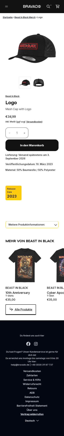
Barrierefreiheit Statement (32, 405)
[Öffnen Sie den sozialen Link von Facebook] (28, 344)
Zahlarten (32, 375)
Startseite (8, 17)
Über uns (32, 409)
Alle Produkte (23, 309)
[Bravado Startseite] (32, 6)
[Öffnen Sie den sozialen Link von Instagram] (36, 344)
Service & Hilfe (32, 379)
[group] (25, 83)
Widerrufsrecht (32, 384)
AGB (32, 392)
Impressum (32, 401)
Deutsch (30, 420)
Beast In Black (12, 96)
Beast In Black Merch (25, 17)
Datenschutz (32, 396)
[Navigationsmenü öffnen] (6, 6)
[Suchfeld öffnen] (48, 6)
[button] (32, 224)
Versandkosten (34, 121)
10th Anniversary (17, 292)
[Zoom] (32, 48)
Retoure (32, 388)
